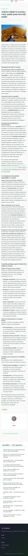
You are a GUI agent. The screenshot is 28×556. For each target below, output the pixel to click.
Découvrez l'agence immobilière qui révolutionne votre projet (11, 488)
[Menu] (16, 1)
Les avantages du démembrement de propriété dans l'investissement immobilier (13, 465)
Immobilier (8, 4)
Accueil (2, 4)
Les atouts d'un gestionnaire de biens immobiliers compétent (12, 497)
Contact (3, 547)
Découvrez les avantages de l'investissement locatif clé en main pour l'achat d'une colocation (13, 455)
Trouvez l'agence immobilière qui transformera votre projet (11, 470)
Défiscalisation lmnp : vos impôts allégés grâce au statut (12, 506)
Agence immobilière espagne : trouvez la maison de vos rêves (12, 501)
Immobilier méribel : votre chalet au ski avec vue (14, 492)
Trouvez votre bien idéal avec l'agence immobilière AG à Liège (12, 515)
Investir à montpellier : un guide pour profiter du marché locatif (14, 510)
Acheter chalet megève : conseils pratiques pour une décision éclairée (13, 460)
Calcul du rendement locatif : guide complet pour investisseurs (13, 479)
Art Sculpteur (5, 528)
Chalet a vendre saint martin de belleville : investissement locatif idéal (13, 474)
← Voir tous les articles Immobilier (9, 433)
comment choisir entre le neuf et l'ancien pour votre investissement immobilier (14, 450)
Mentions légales (5, 545)
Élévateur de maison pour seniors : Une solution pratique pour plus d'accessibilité (13, 483)
